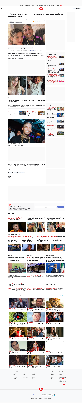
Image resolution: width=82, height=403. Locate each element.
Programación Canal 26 (63, 380)
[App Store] (44, 395)
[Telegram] (38, 394)
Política (10, 255)
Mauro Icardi (10, 172)
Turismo (33, 380)
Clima (14, 374)
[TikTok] (35, 394)
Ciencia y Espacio (35, 373)
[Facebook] (27, 394)
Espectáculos (10, 12)
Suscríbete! (61, 206)
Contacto (60, 374)
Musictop (51, 378)
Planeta (33, 377)
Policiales (14, 378)
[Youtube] (32, 394)
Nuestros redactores (62, 381)
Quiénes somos (61, 373)
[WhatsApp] (37, 394)
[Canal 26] (41, 389)
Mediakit (61, 378)
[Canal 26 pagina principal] (41, 10)
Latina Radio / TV (52, 374)
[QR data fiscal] (54, 395)
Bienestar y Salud (25, 373)
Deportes (24, 374)
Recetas (33, 378)
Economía (29, 255)
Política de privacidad (62, 377)
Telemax (51, 377)
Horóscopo (15, 377)
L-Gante (22, 172)
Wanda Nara (32, 50)
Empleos (60, 382)
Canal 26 (11, 21)
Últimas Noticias (15, 373)
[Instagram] (28, 394)
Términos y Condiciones (39, 398)
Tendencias (24, 380)
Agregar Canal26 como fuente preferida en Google (39, 22)
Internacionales (50, 255)
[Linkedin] (33, 394)
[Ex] (30, 394)
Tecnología (15, 380)
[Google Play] (50, 395)
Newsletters (62, 384)
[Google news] (40, 394)
